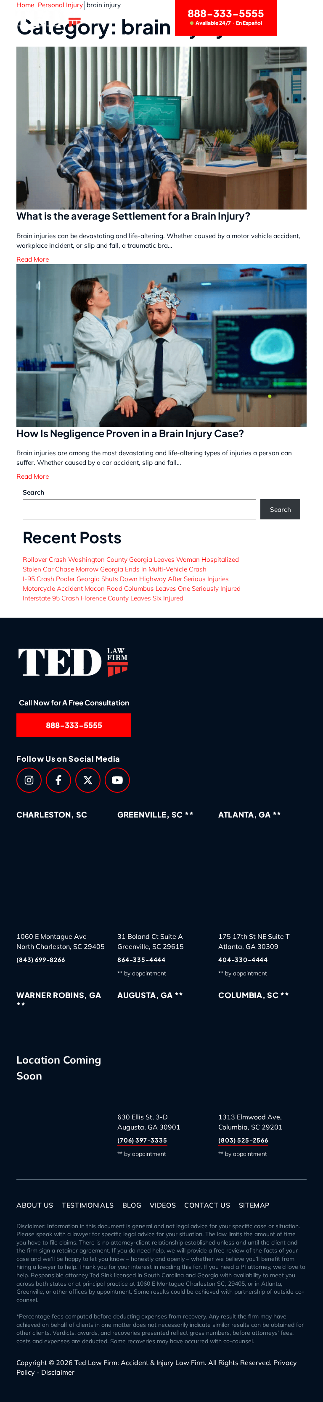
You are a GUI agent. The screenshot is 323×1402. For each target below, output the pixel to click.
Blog (132, 1205)
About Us (34, 1205)
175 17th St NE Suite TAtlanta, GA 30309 (254, 941)
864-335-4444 (141, 959)
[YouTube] (117, 780)
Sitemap (254, 1205)
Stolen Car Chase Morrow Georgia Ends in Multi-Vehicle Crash (115, 569)
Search (33, 492)
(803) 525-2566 (243, 1140)
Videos (163, 1205)
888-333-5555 (226, 16)
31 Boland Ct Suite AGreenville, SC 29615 (150, 941)
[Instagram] (29, 780)
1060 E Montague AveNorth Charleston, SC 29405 (60, 941)
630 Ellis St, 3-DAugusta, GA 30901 (148, 1122)
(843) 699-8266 (40, 959)
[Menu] (296, 18)
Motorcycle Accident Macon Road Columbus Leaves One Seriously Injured (132, 588)
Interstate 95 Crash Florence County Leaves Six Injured (103, 598)
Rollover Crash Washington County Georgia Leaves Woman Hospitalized (131, 559)
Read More (32, 476)
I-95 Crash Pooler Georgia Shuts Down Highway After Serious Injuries (126, 579)
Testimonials (88, 1205)
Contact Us (207, 1205)
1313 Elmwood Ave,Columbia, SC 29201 (250, 1122)
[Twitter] (88, 780)
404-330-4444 (243, 959)
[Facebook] (58, 780)
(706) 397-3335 (142, 1140)
